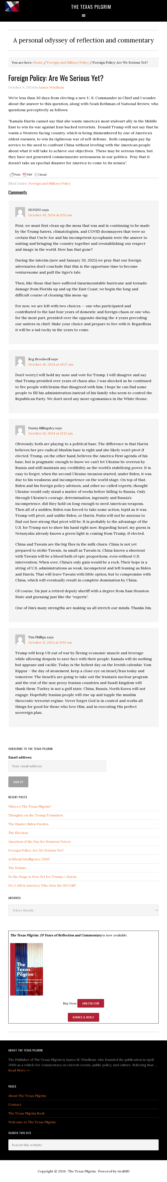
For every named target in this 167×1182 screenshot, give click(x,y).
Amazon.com (90, 1003)
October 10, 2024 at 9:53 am (50, 215)
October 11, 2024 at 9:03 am (50, 642)
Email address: (20, 757)
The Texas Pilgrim (91, 6)
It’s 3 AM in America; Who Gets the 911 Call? (42, 885)
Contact (14, 1104)
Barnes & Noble (83, 1017)
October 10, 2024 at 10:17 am (50, 364)
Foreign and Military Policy (49, 183)
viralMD (123, 1171)
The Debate (17, 868)
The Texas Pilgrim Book (26, 1113)
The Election (18, 833)
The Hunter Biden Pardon (28, 824)
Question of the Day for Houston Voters (39, 841)
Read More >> (19, 1070)
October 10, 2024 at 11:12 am (50, 433)
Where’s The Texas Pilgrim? (29, 806)
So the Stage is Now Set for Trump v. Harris (42, 877)
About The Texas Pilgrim (27, 1096)
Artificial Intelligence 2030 (28, 859)
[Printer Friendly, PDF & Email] (28, 174)
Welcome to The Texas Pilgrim (32, 1122)
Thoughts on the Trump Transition (35, 815)
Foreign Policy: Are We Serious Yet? (36, 850)
